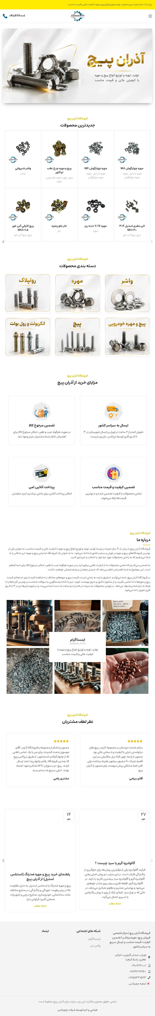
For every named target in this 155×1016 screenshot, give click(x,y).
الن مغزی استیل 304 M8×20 (132, 227)
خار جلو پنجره (59, 226)
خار (59, 231)
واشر (23, 173)
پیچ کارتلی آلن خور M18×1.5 (23, 227)
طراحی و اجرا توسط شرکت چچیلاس (77, 1009)
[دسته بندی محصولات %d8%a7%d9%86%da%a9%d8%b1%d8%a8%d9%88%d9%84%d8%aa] (28, 337)
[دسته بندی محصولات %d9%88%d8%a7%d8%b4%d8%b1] (127, 293)
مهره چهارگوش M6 (95, 168)
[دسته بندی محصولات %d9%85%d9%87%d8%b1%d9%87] (77, 293)
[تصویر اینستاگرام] (125, 623)
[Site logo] (77, 16)
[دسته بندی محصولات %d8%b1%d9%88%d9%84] (28, 293)
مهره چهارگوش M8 (132, 168)
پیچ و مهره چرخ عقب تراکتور (59, 170)
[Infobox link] (14, 16)
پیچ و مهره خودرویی (57, 177)
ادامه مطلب (115, 904)
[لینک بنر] (77, 66)
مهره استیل (135, 173)
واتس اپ (95, 946)
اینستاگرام (94, 939)
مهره (125, 173)
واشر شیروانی (23, 168)
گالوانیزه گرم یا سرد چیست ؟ (115, 863)
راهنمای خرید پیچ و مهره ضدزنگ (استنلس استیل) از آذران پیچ (40, 876)
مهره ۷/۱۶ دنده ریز (96, 226)
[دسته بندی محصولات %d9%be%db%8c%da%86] (77, 337)
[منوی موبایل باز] (150, 16)
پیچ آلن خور (129, 235)
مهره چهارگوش (132, 177)
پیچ (71, 177)
